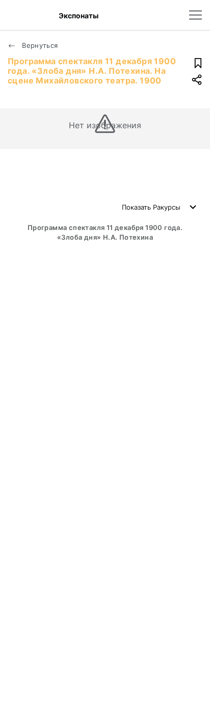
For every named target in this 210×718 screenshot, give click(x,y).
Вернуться (39, 45)
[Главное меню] (195, 15)
